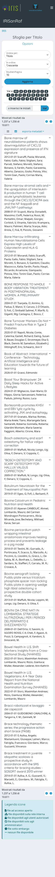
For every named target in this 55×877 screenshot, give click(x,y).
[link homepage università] (35, 8)
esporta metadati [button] (32, 131)
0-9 (16, 91)
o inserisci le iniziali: (19, 108)
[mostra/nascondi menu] (51, 7)
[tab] (8, 131)
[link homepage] (11, 7)
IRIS (4, 30)
